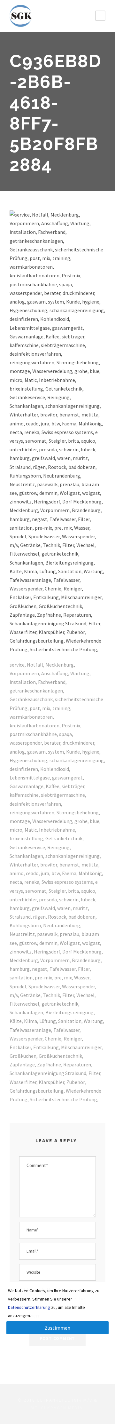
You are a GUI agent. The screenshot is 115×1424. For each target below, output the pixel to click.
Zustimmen (57, 1328)
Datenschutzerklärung (29, 1307)
